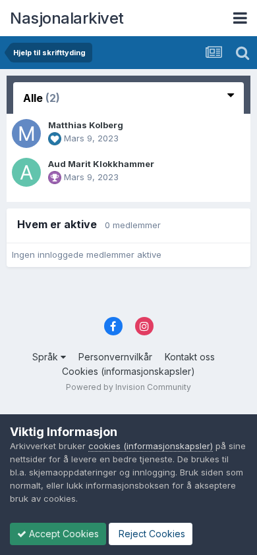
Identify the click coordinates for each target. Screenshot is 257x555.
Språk (46, 356)
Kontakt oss (190, 356)
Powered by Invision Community (128, 387)
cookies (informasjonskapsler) (150, 446)
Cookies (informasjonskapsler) (128, 371)
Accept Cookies (62, 533)
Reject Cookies (150, 533)
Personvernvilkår (115, 356)
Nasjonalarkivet (67, 18)
